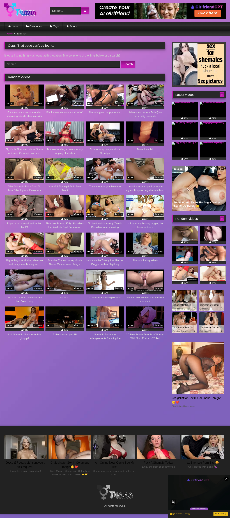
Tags (56, 26)
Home (15, 26)
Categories (35, 26)
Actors (73, 26)
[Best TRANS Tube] (20, 10)
